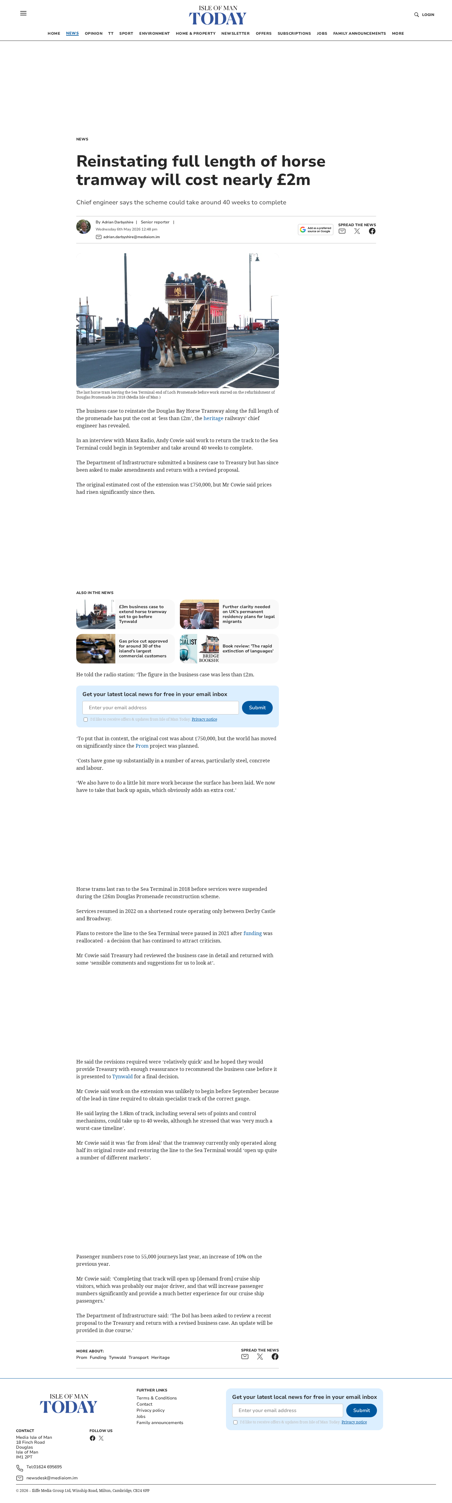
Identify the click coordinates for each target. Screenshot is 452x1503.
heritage (214, 418)
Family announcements (160, 1423)
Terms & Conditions (157, 1398)
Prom (142, 746)
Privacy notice (204, 719)
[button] (23, 13)
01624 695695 (48, 1467)
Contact (144, 1404)
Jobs (141, 1416)
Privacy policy (151, 1410)
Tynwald (122, 1076)
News (82, 139)
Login (428, 15)
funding (253, 933)
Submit (257, 707)
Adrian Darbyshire (117, 222)
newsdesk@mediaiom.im (52, 1478)
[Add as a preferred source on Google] (315, 229)
